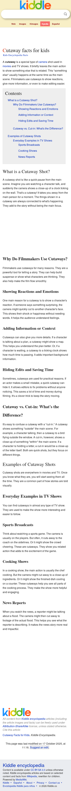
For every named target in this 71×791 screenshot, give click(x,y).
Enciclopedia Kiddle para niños (19, 786)
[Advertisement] (35, 37)
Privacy (40, 782)
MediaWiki (21, 779)
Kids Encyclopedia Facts (15, 55)
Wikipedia (32, 776)
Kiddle (6, 782)
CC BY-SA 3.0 (38, 769)
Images (22, 23)
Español (56, 23)
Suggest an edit (39, 747)
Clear (58, 14)
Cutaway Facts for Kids (16, 735)
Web (13, 23)
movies (7, 66)
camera (42, 62)
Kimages (34, 23)
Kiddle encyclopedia (33, 719)
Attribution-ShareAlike (15, 726)
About (29, 782)
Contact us (54, 782)
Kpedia (45, 23)
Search (65, 14)
